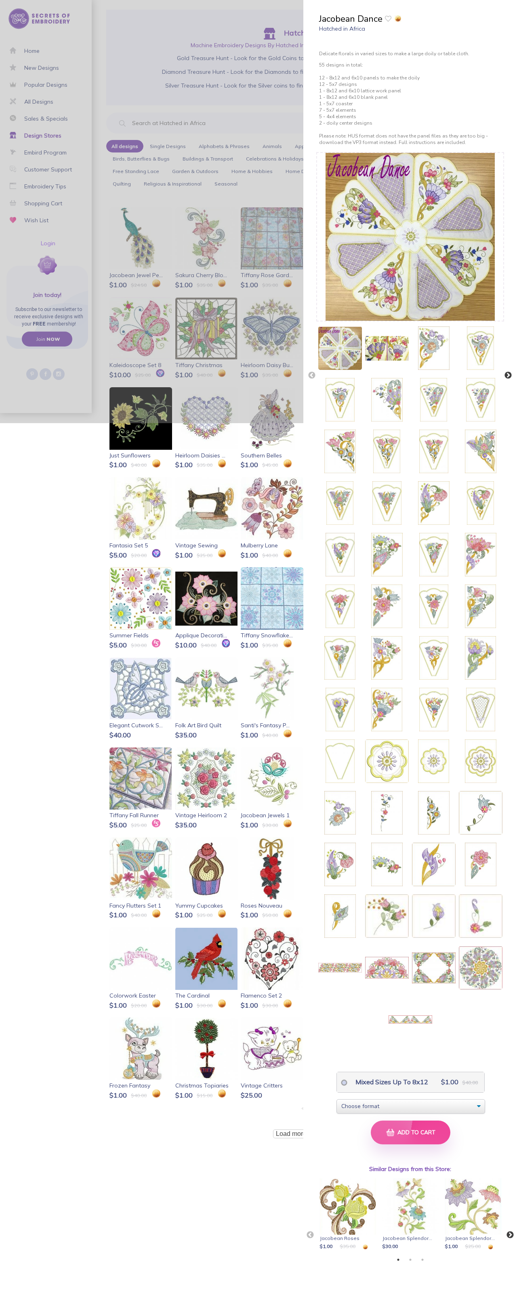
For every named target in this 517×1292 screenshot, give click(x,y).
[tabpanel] (349, 1214)
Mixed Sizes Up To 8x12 (391, 1081)
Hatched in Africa (342, 28)
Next (508, 376)
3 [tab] (422, 1260)
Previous (312, 376)
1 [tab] (398, 1260)
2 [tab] (410, 1260)
